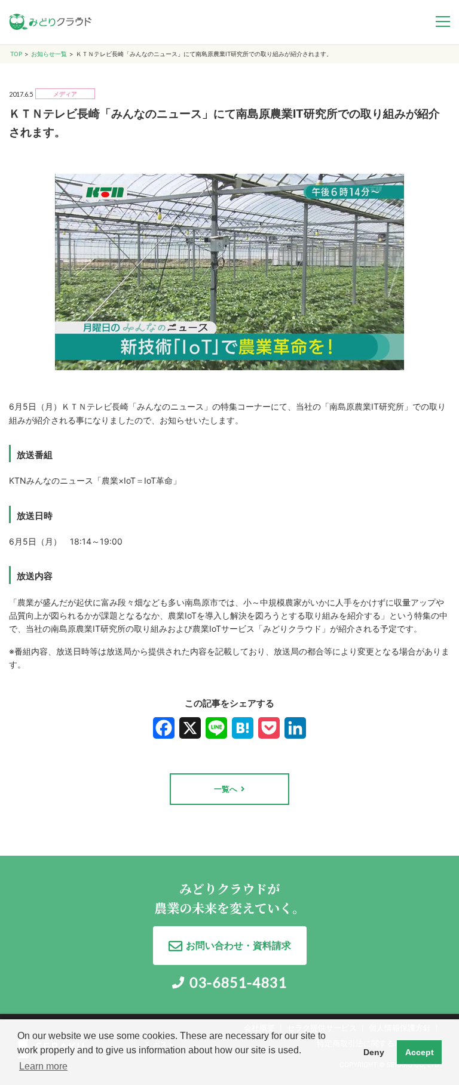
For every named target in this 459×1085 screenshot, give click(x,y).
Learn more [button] (43, 1066)
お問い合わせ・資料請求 (238, 945)
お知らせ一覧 (49, 53)
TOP (16, 53)
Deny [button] (373, 1052)
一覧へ (225, 789)
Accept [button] (419, 1052)
